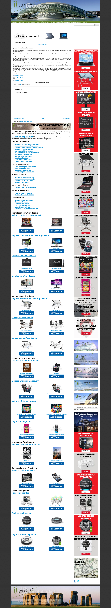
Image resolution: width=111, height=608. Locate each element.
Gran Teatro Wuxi (19, 42)
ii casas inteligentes (66, 22)
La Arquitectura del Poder (56, 460)
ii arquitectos (14, 22)
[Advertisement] (41, 28)
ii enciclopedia (21, 22)
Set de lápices (56, 483)
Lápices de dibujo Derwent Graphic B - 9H (26, 394)
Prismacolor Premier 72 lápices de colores (26, 414)
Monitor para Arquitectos (23, 156)
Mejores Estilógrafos (22, 182)
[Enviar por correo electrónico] (23, 84)
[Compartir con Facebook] (27, 84)
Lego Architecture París (26, 483)
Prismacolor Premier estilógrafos (56, 434)
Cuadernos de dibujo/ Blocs (26, 373)
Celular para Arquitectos (23, 159)
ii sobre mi (85, 22)
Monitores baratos (21, 158)
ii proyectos (39, 22)
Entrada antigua (66, 118)
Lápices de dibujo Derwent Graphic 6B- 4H (56, 394)
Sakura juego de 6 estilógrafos (27, 434)
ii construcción (46, 22)
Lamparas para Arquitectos (24, 172)
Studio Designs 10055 (27, 310)
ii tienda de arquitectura (76, 22)
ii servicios (53, 22)
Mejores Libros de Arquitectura (25, 188)
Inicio (43, 118)
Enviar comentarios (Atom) (26, 121)
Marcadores (56, 373)
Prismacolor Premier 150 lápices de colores (56, 414)
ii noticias (27, 22)
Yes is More (26, 460)
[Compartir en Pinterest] (29, 84)
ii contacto (58, 22)
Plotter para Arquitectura (23, 161)
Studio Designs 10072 (57, 310)
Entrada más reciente (19, 118)
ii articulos (33, 22)
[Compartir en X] (26, 84)
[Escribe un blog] (24, 84)
